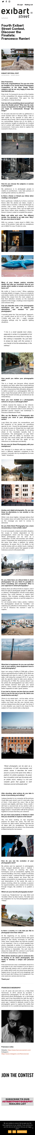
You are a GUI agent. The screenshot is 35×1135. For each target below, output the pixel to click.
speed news (15, 75)
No (14, 1131)
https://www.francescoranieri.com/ (19, 1050)
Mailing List (29, 5)
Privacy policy (22, 1131)
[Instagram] (9, 1)
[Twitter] (3, 1)
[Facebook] (6, 1)
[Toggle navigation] (31, 12)
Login (21, 5)
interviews (5, 75)
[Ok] (33, 1128)
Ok (10, 1131)
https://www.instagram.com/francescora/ (15, 1054)
